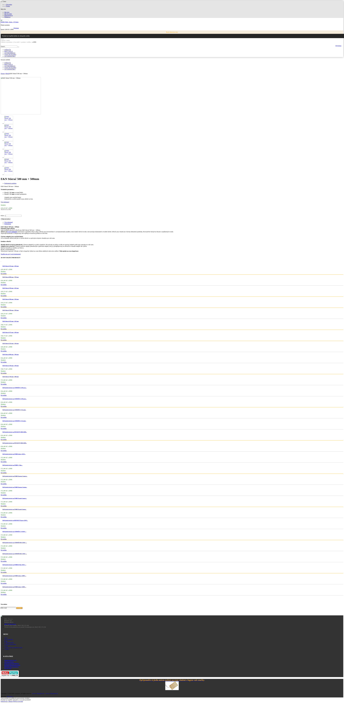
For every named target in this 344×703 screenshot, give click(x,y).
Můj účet (6, 12)
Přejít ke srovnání (18, 701)
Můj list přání (8, 14)
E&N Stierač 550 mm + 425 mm (11, 288)
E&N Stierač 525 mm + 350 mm (11, 343)
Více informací (5, 202)
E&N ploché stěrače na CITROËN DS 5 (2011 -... (15, 553)
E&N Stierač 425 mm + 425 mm (11, 321)
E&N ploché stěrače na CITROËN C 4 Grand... (14, 410)
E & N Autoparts (12, 231)
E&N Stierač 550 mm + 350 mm (11, 310)
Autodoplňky (8, 668)
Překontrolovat (8, 15)
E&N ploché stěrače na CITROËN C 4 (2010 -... (14, 531)
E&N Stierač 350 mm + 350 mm (11, 365)
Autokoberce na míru (10, 660)
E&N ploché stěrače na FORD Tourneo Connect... (15, 476)
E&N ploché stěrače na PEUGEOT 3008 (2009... (15, 432)
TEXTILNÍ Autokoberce (11, 666)
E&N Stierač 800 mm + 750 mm (11, 277)
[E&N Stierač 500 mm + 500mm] (8, 123)
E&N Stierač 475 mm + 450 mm (11, 332)
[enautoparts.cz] (4, 21)
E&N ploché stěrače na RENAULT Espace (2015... (15, 520)
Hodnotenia (7, 224)
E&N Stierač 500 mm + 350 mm (11, 299)
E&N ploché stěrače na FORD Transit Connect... (15, 498)
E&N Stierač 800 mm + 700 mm (11, 354)
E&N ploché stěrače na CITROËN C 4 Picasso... (15, 387)
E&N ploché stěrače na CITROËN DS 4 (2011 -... (15, 542)
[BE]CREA (9, 696)
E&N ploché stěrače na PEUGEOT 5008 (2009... (15, 443)
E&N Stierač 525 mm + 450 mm (11, 266)
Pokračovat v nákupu (7, 701)
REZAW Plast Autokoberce (12, 665)
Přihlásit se (7, 17)
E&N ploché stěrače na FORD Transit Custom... (14, 509)
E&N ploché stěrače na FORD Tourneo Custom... (15, 487)
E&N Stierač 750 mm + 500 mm (11, 376)
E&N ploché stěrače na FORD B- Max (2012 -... (14, 564)
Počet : (3, 215)
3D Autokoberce (9, 661)
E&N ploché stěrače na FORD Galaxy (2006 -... (14, 575)
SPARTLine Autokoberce (11, 663)
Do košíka (4, 273)
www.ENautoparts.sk (38, 693)
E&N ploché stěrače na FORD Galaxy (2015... (14, 454)
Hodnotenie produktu (10, 183)
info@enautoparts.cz (10, 624)
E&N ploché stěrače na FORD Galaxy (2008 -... (14, 587)
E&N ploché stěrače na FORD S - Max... (12, 465)
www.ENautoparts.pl (52, 693)
